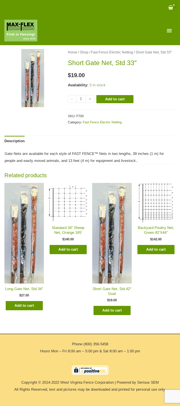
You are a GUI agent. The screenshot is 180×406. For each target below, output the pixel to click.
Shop (84, 52)
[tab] (14, 141)
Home (72, 52)
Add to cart (115, 99)
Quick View (24, 279)
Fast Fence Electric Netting (112, 52)
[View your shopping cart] (171, 8)
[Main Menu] (169, 30)
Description (14, 141)
